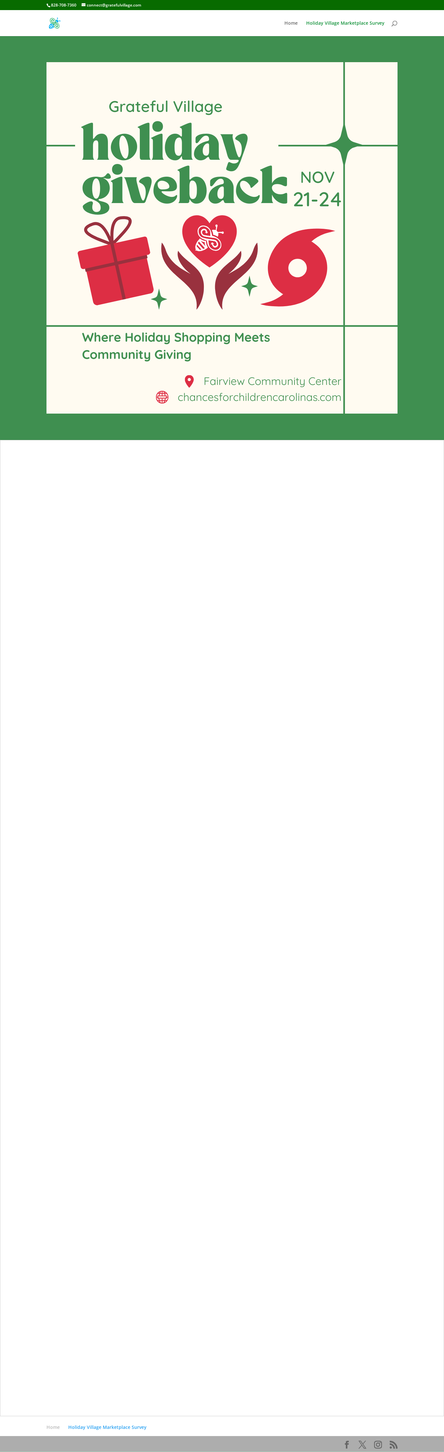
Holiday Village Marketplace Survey (345, 23)
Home (291, 23)
